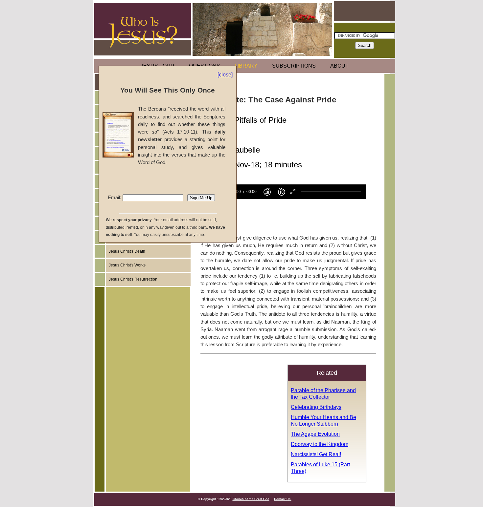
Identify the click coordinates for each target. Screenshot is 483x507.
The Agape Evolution (315, 434)
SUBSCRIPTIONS (294, 66)
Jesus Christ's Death (127, 251)
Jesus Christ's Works (127, 265)
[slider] (331, 192)
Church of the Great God (251, 499)
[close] (225, 74)
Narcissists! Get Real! (316, 454)
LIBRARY (246, 66)
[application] (284, 191)
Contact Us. (282, 499)
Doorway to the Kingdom (319, 444)
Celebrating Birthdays (316, 407)
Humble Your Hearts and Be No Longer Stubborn (323, 420)
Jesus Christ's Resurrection (133, 279)
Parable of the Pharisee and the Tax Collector (323, 393)
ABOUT (339, 66)
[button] (267, 191)
